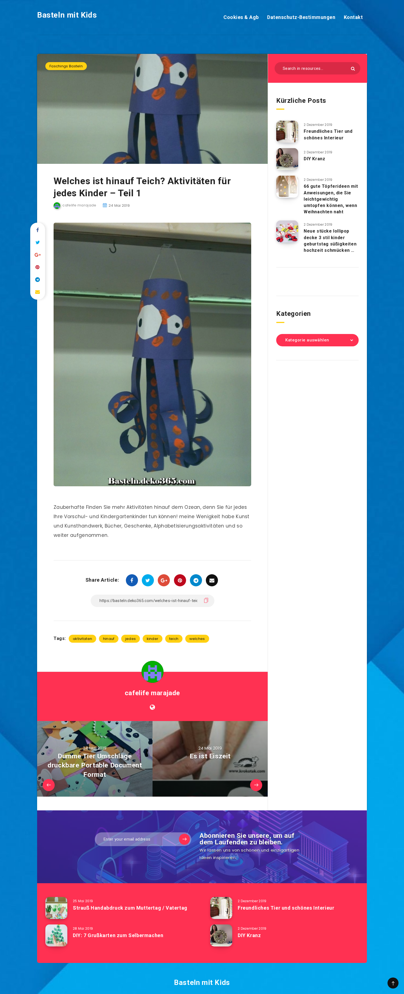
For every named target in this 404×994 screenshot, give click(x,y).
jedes (130, 638)
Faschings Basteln (66, 66)
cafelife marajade (152, 693)
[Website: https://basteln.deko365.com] (152, 707)
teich (174, 638)
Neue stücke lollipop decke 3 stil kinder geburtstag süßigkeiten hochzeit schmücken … (330, 240)
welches (197, 638)
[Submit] (353, 68)
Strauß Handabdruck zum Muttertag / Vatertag (130, 908)
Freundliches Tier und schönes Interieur (328, 134)
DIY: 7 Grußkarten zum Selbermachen (118, 935)
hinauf (109, 638)
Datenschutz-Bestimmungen (301, 17)
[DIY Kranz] (287, 159)
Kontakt (353, 17)
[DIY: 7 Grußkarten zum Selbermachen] (56, 935)
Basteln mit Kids (67, 15)
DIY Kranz (314, 158)
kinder (153, 638)
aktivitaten (82, 638)
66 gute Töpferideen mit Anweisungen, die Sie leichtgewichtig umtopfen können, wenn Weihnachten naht (331, 199)
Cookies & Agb (241, 17)
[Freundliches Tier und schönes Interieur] (287, 132)
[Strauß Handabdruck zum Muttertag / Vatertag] (56, 908)
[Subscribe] (184, 839)
